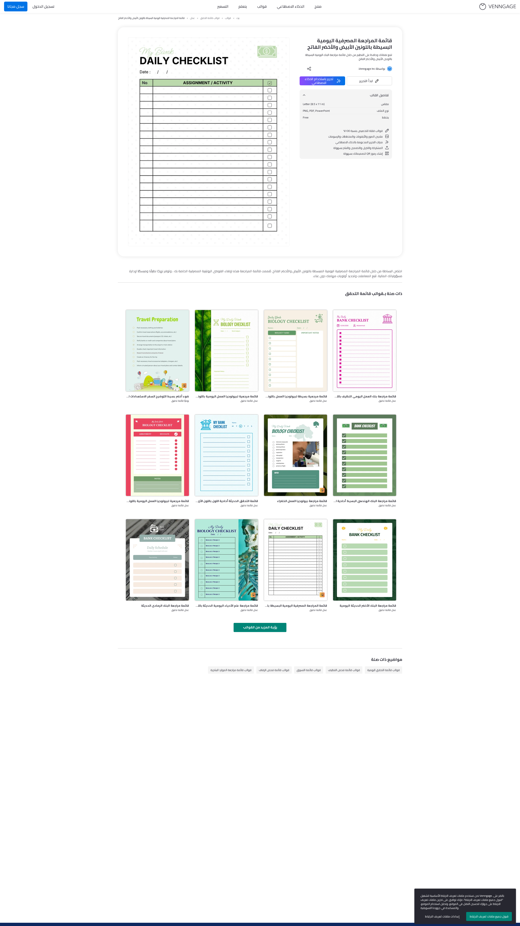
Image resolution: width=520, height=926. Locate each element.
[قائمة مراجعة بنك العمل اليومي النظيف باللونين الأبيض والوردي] (364, 350)
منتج (318, 6)
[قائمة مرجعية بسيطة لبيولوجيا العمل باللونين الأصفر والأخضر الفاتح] (295, 350)
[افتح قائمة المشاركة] (309, 68)
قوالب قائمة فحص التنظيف (344, 670)
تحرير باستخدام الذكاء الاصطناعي (319, 80)
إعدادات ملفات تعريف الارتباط (442, 916)
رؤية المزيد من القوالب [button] (260, 627)
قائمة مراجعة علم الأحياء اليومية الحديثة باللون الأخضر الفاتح (226, 606)
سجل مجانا (15, 6)
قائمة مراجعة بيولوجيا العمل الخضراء (302, 501)
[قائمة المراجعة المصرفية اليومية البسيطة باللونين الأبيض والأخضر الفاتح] (295, 560)
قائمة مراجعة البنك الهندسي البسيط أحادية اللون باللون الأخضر (364, 501)
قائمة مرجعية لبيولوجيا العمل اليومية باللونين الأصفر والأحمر (157, 501)
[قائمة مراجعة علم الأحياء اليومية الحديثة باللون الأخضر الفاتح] (226, 560)
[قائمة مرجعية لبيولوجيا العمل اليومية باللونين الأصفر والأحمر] (157, 455)
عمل (192, 18)
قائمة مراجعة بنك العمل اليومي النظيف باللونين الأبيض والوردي (364, 396)
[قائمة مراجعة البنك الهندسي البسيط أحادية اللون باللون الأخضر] (364, 455)
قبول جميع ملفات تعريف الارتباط (489, 916)
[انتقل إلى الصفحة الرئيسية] (497, 6)
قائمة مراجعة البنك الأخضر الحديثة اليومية (368, 606)
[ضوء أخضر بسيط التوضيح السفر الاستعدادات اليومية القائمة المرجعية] (157, 350)
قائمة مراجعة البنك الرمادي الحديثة (165, 606)
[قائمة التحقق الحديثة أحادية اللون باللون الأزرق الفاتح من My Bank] (226, 455)
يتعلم (242, 6)
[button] (369, 80)
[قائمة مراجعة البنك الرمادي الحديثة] (157, 560)
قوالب (262, 6)
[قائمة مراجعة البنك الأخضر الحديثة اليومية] (364, 560)
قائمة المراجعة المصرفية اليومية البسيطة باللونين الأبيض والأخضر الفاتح (295, 606)
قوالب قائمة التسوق (309, 670)
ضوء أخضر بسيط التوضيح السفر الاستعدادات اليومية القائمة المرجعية (157, 396)
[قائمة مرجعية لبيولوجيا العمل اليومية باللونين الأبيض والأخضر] (226, 350)
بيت (237, 18)
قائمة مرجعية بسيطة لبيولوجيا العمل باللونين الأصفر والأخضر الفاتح (295, 396)
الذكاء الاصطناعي (290, 6)
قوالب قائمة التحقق (210, 18)
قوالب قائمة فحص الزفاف (274, 670)
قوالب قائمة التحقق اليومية (383, 670)
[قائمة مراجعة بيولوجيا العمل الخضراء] (295, 455)
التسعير (222, 6)
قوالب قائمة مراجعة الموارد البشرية (230, 670)
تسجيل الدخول (43, 6)
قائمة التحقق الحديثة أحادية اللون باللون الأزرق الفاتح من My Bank (226, 501)
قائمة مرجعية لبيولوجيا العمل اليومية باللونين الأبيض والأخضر (226, 396)
